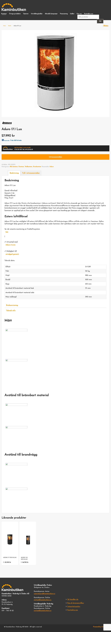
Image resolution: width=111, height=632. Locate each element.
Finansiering (64, 13)
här (7, 232)
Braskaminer (37, 166)
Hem (4, 25)
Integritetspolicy (73, 606)
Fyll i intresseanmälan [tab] (31, 173)
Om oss (79, 13)
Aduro (52, 166)
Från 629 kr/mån (16, 140)
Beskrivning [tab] (14, 173)
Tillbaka (105, 26)
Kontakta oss (88, 13)
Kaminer (4, 13)
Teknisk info (11, 311)
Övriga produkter (15, 13)
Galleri (72, 13)
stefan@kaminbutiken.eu (42, 600)
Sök (100, 21)
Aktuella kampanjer (51, 13)
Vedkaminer (28, 166)
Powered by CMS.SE (100, 627)
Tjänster (26, 13)
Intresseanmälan (55, 157)
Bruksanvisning (12, 305)
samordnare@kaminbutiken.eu (44, 594)
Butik (9, 25)
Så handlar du (72, 599)
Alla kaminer (14, 166)
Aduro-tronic (11, 245)
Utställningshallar (36, 13)
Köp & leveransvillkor (75, 603)
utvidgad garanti (12, 254)
